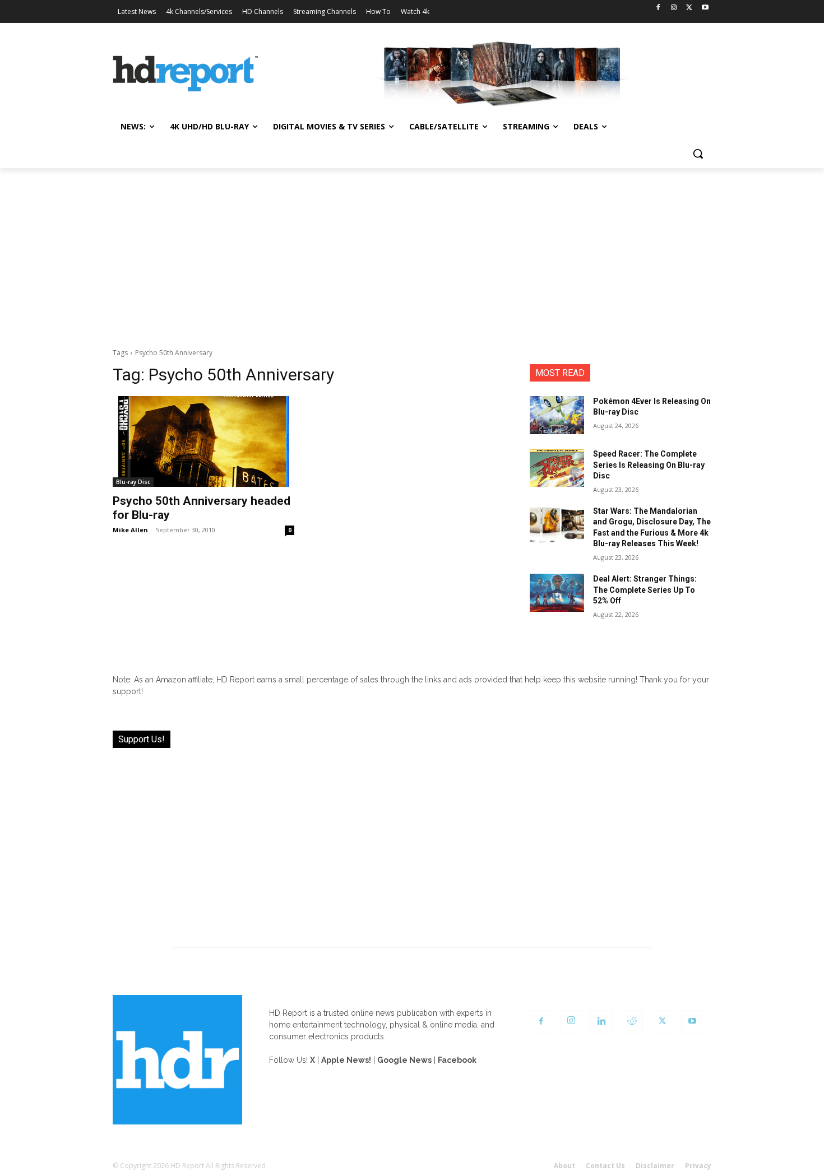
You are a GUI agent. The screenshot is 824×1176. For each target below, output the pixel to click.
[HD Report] (185, 73)
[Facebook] (658, 8)
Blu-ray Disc (133, 482)
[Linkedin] (601, 1021)
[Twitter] (689, 8)
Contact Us (605, 1165)
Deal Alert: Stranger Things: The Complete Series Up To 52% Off (645, 589)
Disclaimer (655, 1165)
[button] (697, 153)
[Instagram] (674, 8)
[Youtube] (704, 8)
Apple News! (346, 1060)
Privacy (698, 1165)
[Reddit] (632, 1021)
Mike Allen (130, 530)
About (564, 1165)
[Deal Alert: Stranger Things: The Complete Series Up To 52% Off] (557, 593)
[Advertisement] (412, 252)
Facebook (457, 1060)
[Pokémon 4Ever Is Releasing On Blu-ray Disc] (557, 415)
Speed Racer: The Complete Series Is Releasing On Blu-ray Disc (649, 464)
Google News (404, 1060)
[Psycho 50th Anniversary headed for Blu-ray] (203, 441)
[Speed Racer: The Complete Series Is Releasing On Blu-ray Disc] (557, 468)
